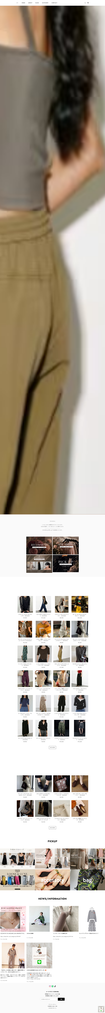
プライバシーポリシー (52, 1004)
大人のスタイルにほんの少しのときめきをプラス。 (13, 933)
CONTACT (54, 2)
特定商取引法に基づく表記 (52, 1006)
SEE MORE (52, 747)
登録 (61, 999)
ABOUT (30, 2)
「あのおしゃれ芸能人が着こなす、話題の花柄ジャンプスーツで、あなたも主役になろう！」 (13, 971)
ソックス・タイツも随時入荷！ (60, 933)
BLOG (37, 2)
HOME (23, 2)
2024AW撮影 (30, 933)
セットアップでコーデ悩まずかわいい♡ (88, 933)
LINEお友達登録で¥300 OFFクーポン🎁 (36, 970)
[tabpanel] (52, 461)
